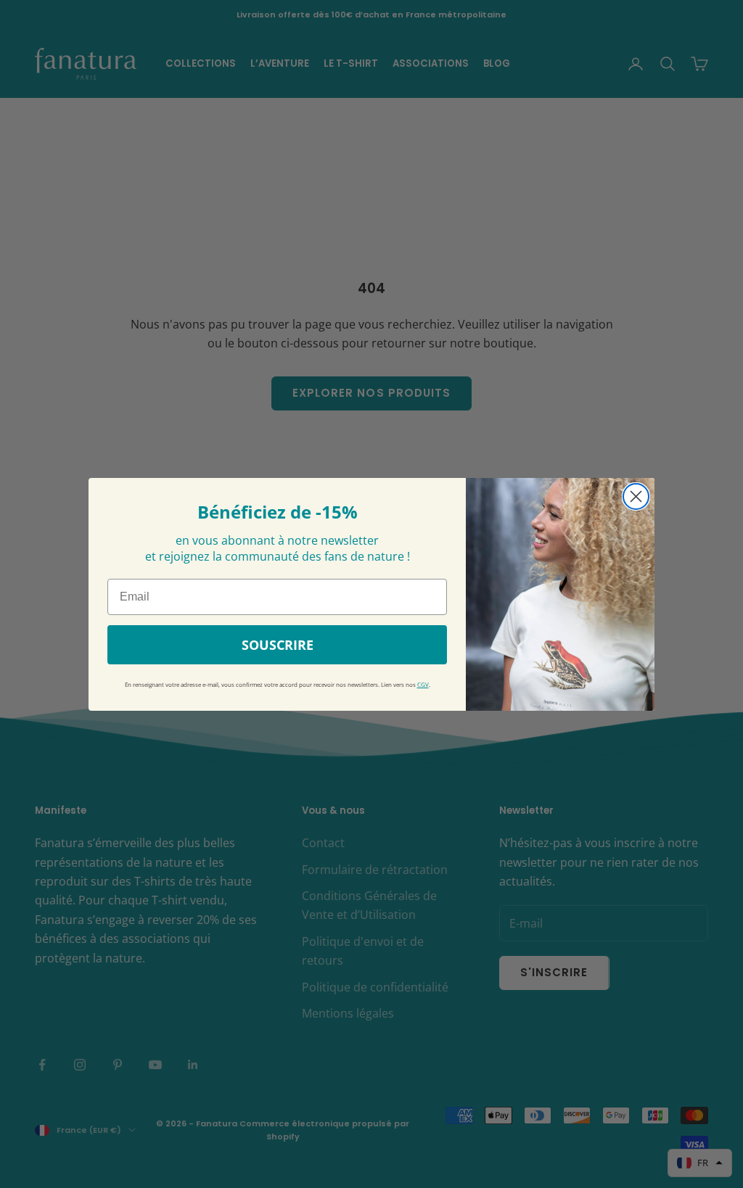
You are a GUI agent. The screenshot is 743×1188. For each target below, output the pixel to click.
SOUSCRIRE (277, 644)
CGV (423, 684)
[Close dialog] (636, 496)
